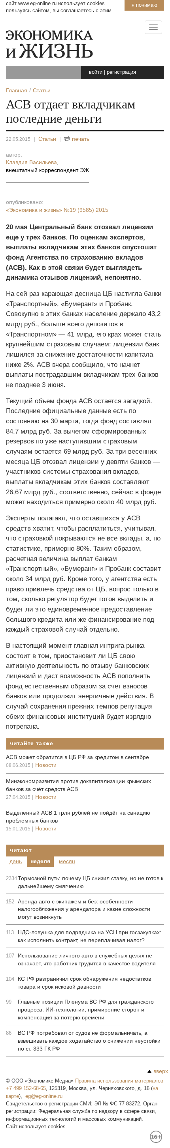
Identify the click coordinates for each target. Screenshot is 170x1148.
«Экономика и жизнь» (57, 210)
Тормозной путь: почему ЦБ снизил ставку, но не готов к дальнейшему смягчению (90, 882)
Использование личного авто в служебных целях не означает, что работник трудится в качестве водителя (87, 959)
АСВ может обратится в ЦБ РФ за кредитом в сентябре (77, 757)
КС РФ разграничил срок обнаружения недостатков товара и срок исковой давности (84, 983)
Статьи (47, 139)
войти (95, 72)
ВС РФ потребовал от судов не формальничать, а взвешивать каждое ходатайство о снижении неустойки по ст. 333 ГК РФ (89, 1041)
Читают (21, 850)
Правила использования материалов (119, 1081)
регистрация (121, 72)
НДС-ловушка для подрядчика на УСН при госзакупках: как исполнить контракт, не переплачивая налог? (89, 936)
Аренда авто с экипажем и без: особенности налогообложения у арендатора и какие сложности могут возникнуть (84, 909)
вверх (160, 1071)
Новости (46, 765)
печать (80, 139)
